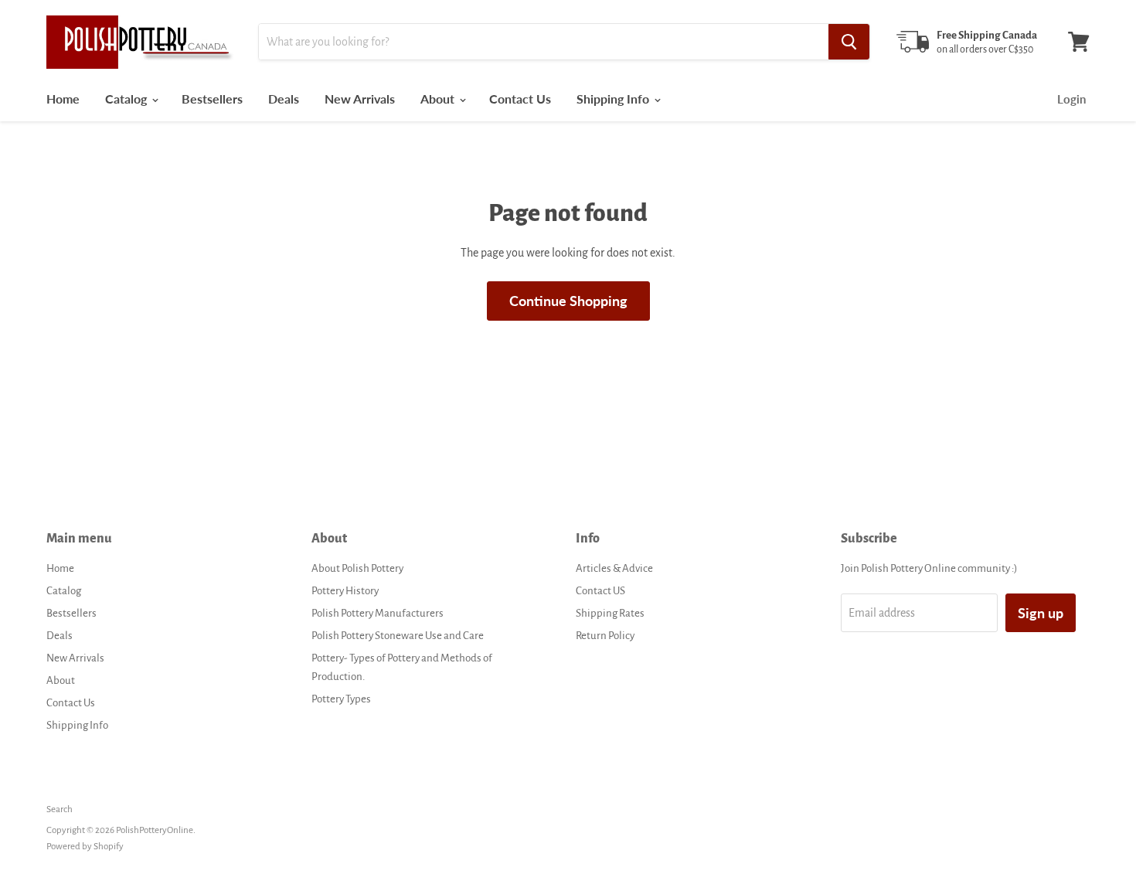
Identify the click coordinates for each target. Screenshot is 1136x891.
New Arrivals (360, 98)
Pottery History (345, 591)
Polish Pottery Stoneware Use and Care (397, 635)
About (438, 98)
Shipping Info (614, 98)
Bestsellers (212, 98)
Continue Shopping (568, 300)
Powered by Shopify (85, 847)
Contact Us (520, 98)
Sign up (1040, 612)
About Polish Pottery (357, 568)
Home (63, 98)
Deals (283, 98)
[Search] (848, 42)
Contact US (600, 591)
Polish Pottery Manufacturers (377, 613)
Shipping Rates (610, 613)
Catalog (127, 98)
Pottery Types (341, 699)
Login (1071, 99)
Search (59, 809)
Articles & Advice (614, 568)
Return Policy (605, 635)
